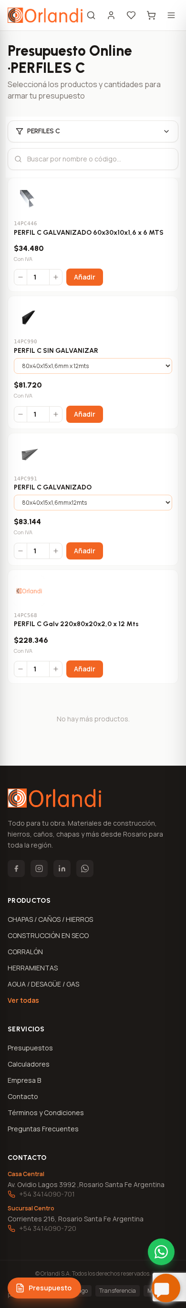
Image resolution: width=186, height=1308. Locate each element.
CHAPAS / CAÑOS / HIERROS (50, 919)
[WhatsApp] (84, 868)
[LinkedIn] (62, 868)
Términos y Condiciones (46, 1112)
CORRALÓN (25, 951)
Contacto (23, 1096)
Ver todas (23, 1000)
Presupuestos (30, 1047)
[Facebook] (16, 868)
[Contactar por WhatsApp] (161, 1251)
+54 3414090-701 (47, 1193)
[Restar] (20, 277)
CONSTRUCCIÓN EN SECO (48, 935)
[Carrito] (151, 15)
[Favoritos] (131, 15)
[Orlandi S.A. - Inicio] (45, 15)
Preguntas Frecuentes (43, 1128)
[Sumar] (56, 277)
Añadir (84, 276)
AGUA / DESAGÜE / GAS (43, 983)
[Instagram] (39, 868)
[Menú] (171, 15)
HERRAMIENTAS (33, 967)
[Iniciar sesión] (111, 15)
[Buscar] (91, 15)
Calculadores (29, 1063)
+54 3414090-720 (47, 1228)
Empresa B (24, 1080)
